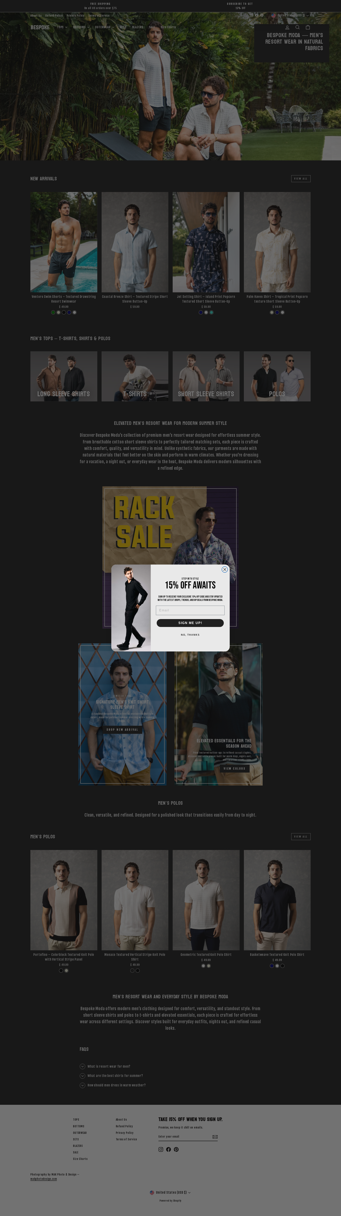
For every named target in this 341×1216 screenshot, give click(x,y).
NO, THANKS (190, 634)
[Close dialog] (225, 569)
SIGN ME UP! (190, 623)
